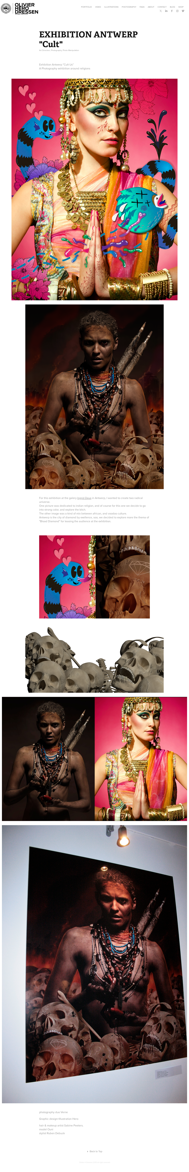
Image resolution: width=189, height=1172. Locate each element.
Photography (129, 7)
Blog (172, 7)
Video (98, 7)
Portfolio (86, 7)
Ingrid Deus (84, 498)
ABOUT (151, 7)
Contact (162, 7)
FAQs (142, 7)
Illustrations (111, 7)
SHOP (181, 7)
